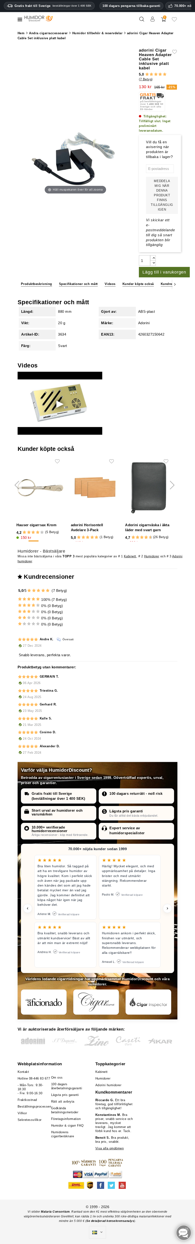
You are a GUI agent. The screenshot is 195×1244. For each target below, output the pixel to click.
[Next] (174, 284)
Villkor (22, 1113)
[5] (164, 74)
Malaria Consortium (55, 1211)
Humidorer (151, 556)
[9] (148, 537)
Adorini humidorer (108, 1085)
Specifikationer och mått (78, 284)
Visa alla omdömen (109, 1148)
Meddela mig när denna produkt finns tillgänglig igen (162, 195)
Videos (110, 284)
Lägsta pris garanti (126, 811)
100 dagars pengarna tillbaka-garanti (131, 6)
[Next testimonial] (167, 908)
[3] (156, 74)
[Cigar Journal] (96, 1002)
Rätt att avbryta (62, 1101)
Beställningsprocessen (34, 1106)
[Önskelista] (174, 21)
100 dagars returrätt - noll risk (135, 793)
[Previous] (20, 284)
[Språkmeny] (97, 1232)
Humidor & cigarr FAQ (67, 1125)
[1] (147, 74)
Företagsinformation (66, 1119)
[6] (142, 537)
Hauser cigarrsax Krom (36, 525)
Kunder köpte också (138, 284)
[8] (146, 537)
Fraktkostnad (27, 1100)
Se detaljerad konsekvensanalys (110, 1221)
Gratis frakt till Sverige (53, 6)
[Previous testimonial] (27, 908)
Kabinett (130, 556)
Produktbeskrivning (36, 284)
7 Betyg (146, 79)
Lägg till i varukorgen (164, 272)
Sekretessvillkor (30, 1120)
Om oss (57, 1077)
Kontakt (23, 1072)
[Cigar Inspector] (148, 1002)
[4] (160, 74)
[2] (151, 74)
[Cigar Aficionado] (44, 1002)
